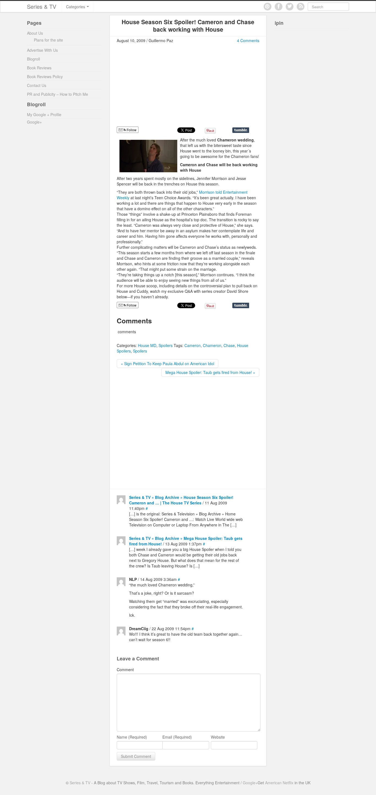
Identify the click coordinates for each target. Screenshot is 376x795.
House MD (147, 345)
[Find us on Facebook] (278, 6)
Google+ (34, 122)
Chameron (212, 345)
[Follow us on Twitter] (289, 6)
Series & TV (41, 6)
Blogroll (33, 59)
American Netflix (279, 782)
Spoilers (166, 345)
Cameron (192, 345)
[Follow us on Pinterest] (267, 6)
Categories (76, 6)
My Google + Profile (44, 114)
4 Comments (248, 40)
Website (218, 737)
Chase (229, 345)
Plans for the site (48, 40)
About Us (35, 33)
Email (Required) (177, 737)
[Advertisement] (163, 87)
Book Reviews (39, 67)
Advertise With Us (42, 50)
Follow (131, 129)
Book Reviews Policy (45, 76)
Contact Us (36, 85)
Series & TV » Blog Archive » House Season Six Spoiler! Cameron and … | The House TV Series (181, 500)
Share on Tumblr (240, 130)
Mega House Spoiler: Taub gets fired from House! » (210, 372)
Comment (125, 669)
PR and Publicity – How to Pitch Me (57, 94)
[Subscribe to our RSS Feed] (300, 6)
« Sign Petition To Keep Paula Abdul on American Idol (167, 363)
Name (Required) (132, 737)
